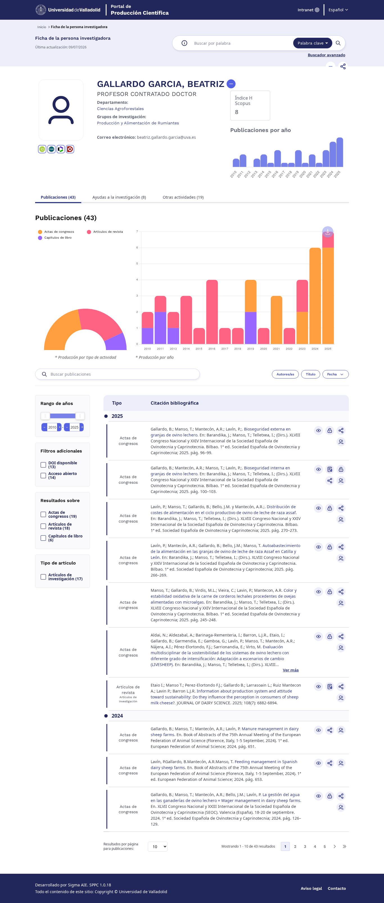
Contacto (337, 888)
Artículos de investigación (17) (65, 577)
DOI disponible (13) (62, 465)
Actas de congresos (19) (62, 514)
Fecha (332, 374)
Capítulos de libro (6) (65, 538)
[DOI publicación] (329, 469)
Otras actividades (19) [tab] (183, 197)
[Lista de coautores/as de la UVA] (340, 441)
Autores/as (285, 374)
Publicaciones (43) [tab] (58, 197)
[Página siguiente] (334, 846)
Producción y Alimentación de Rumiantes (138, 123)
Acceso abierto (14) (62, 475)
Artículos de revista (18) (60, 526)
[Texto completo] (329, 430)
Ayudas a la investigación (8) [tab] (119, 197)
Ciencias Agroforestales (120, 108)
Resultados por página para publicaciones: (120, 846)
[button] (330, 66)
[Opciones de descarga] (327, 231)
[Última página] (344, 846)
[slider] (45, 416)
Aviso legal (311, 888)
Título (310, 374)
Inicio (41, 27)
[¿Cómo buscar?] (184, 43)
